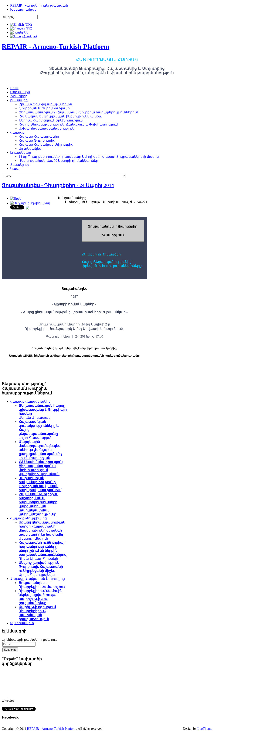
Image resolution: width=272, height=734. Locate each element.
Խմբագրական (23, 9)
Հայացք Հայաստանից (30, 401)
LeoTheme (204, 728)
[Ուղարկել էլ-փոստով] (30, 203)
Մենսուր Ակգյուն (42, 530)
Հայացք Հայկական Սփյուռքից (37, 579)
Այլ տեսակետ (22, 623)
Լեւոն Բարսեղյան (40, 450)
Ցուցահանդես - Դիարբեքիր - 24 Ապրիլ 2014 (58, 185)
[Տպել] (16, 198)
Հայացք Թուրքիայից (28, 518)
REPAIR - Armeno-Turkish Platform (51, 728)
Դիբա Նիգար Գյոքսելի (43, 550)
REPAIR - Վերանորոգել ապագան (39, 5)
